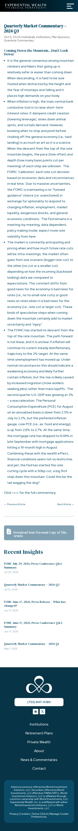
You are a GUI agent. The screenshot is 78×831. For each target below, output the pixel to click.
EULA (44, 813)
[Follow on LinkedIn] (35, 711)
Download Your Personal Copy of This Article (40, 534)
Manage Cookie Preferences (50, 815)
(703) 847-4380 (39, 702)
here (15, 492)
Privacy (14, 813)
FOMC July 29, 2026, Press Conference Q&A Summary (33, 565)
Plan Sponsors (60, 37)
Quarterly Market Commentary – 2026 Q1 (31, 644)
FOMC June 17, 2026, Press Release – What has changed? (35, 604)
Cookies (25, 813)
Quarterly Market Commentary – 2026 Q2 (31, 585)
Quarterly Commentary (19, 40)
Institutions (43, 37)
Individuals (28, 37)
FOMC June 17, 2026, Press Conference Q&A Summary (33, 625)
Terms (36, 813)
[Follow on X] (42, 711)
